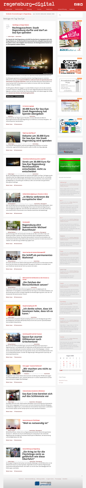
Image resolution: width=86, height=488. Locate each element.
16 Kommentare (18, 471)
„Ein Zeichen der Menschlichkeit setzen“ (35, 283)
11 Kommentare (19, 96)
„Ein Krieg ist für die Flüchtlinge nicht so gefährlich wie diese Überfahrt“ (33, 455)
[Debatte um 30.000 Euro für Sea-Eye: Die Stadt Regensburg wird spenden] (13, 137)
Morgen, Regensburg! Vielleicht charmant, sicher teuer (69, 203)
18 (63, 365)
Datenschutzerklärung (30, 478)
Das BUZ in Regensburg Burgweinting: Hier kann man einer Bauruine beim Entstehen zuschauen (69, 185)
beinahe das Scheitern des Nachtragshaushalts (21, 93)
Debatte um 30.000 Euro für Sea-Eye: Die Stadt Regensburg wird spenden (37, 138)
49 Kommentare (18, 213)
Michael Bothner (12, 203)
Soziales (49, 14)
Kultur (39, 9)
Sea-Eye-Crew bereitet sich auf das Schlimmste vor (37, 394)
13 (70, 363)
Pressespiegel (58, 478)
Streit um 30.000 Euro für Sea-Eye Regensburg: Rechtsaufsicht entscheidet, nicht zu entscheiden (36, 166)
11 (63, 363)
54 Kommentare (18, 150)
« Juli (61, 370)
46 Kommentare (18, 243)
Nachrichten (19, 9)
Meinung (29, 9)
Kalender (72, 9)
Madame (62, 236)
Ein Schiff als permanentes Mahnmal (37, 256)
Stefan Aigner (11, 36)
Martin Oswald (11, 430)
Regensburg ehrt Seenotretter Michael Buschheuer (34, 227)
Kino (53, 14)
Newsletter (65, 478)
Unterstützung (62, 9)
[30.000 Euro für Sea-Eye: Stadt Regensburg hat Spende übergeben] (13, 110)
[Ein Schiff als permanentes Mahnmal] (13, 255)
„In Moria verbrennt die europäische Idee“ (35, 198)
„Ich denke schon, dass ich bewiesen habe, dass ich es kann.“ (37, 311)
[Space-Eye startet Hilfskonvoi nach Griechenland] (13, 337)
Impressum (21, 478)
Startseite (8, 9)
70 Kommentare (18, 382)
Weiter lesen (10, 96)
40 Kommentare (18, 185)
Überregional (44, 203)
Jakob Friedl (63, 269)
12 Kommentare (18, 124)
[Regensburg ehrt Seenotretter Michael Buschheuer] (13, 226)
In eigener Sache (50, 478)
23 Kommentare (18, 325)
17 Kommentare (18, 411)
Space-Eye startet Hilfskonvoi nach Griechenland (32, 339)
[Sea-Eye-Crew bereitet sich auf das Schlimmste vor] (13, 395)
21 (73, 365)
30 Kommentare (18, 297)
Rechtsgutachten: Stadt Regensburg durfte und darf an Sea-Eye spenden (29, 30)
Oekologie (43, 14)
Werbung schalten (41, 478)
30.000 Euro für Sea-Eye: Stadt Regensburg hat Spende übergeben (35, 111)
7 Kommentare (18, 357)
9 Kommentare (18, 440)
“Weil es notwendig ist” (35, 423)
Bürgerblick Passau (63, 380)
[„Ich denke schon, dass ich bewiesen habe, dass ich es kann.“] (13, 310)
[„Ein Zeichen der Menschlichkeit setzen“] (13, 281)
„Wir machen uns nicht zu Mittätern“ (36, 369)
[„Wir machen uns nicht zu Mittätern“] (13, 369)
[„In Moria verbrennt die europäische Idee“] (13, 198)
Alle (34, 14)
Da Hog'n (61, 382)
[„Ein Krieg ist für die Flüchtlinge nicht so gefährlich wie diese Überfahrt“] (13, 452)
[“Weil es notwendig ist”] (13, 424)
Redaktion (49, 9)
